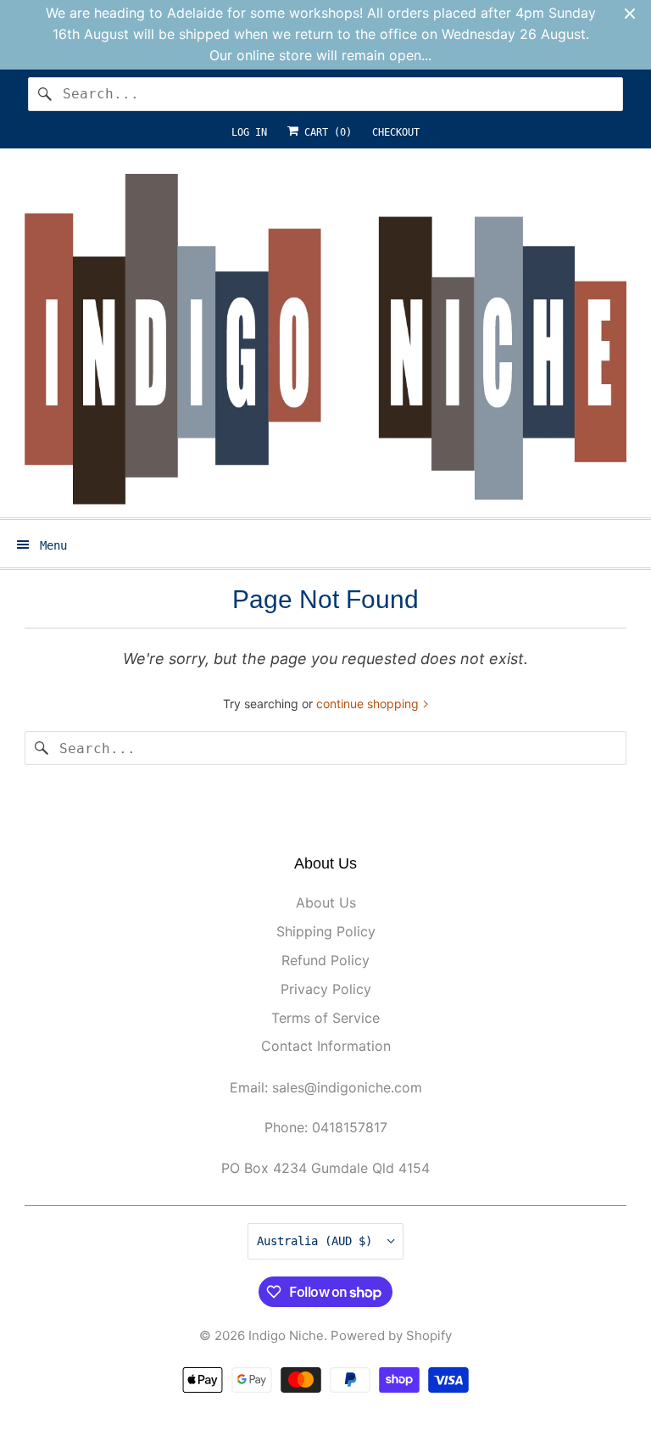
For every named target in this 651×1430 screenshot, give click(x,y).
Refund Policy (325, 960)
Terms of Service (325, 1017)
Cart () (325, 132)
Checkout (396, 132)
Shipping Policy (326, 931)
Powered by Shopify (391, 1335)
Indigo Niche (286, 1335)
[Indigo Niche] (325, 340)
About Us (326, 902)
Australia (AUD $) (318, 1241)
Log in (249, 132)
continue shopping (369, 703)
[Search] (45, 94)
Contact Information (326, 1045)
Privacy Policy (326, 988)
